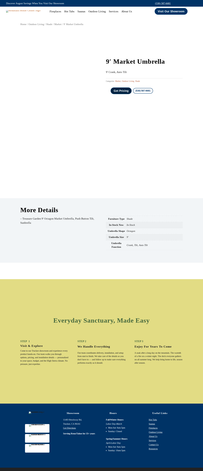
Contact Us (154, 444)
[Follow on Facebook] (183, 3)
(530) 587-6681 (163, 3)
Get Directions (69, 428)
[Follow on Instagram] (189, 3)
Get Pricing (121, 90)
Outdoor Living (97, 11)
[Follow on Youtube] (195, 3)
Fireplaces (55, 11)
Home (23, 24)
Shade (49, 24)
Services (113, 11)
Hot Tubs (69, 11)
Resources (153, 449)
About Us (126, 11)
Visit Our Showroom (171, 11)
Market (57, 24)
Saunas (81, 11)
